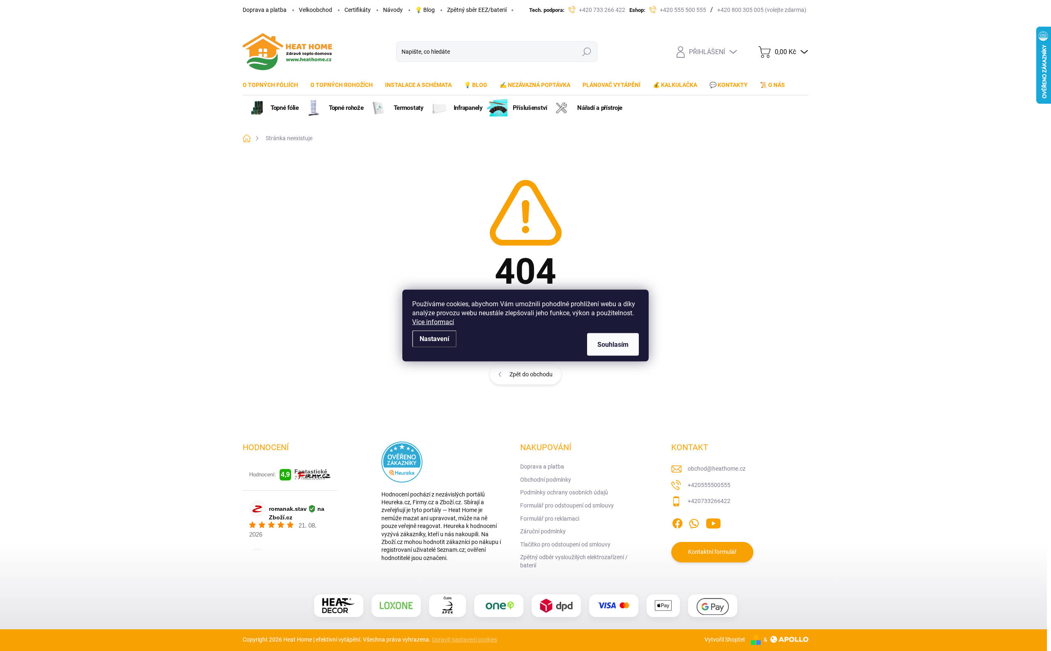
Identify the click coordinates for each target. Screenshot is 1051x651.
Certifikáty (357, 10)
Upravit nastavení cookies (464, 639)
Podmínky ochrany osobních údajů (564, 492)
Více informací (433, 322)
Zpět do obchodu (531, 374)
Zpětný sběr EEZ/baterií (477, 10)
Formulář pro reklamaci (549, 518)
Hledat (586, 51)
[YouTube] (713, 522)
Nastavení (434, 339)
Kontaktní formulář (712, 552)
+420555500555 (709, 485)
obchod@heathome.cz (717, 468)
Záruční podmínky (543, 531)
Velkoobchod (315, 10)
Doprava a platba (265, 10)
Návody (393, 10)
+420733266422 (709, 501)
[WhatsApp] (694, 522)
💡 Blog (425, 10)
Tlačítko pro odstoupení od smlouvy (565, 544)
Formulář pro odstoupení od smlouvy (567, 505)
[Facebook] (677, 522)
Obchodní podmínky (545, 479)
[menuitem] (273, 85)
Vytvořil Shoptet (724, 639)
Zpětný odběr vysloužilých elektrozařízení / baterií (574, 561)
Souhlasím (613, 344)
